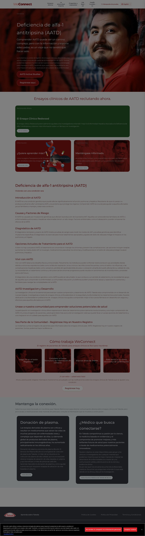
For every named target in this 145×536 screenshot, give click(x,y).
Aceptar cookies (130, 529)
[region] (72, 529)
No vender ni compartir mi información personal (103, 529)
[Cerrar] (142, 529)
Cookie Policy (9, 534)
